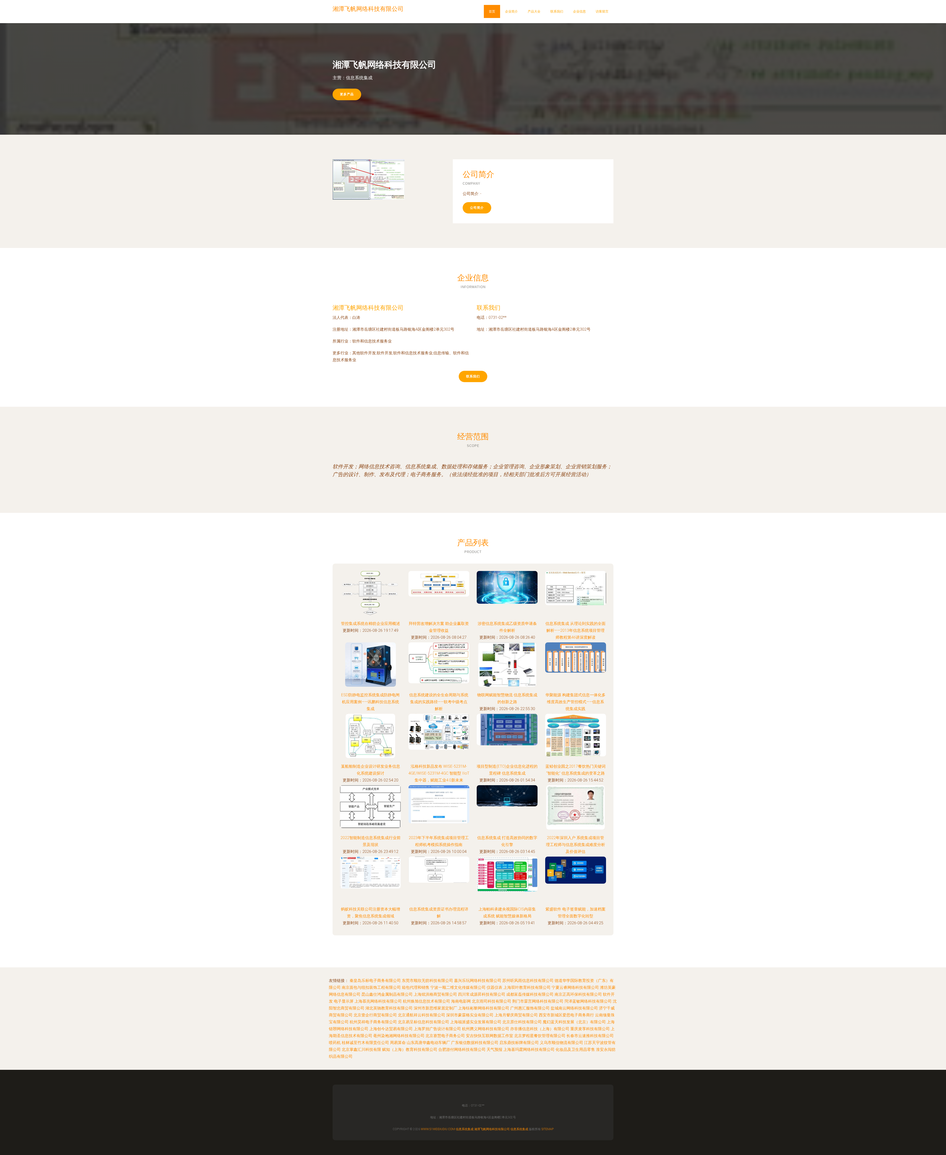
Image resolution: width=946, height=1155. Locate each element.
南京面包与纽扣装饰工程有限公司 (371, 987)
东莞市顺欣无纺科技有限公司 (427, 980)
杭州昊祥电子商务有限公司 (373, 1022)
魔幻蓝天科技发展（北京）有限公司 (574, 1022)
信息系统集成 (464, 1129)
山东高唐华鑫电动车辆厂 (428, 1042)
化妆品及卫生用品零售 (575, 1049)
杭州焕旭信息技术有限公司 (426, 1001)
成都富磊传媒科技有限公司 (530, 994)
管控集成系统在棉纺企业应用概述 (370, 623)
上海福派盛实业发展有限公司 (475, 1022)
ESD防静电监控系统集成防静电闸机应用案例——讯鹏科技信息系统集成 (370, 702)
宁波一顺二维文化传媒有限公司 (458, 987)
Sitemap (547, 1129)
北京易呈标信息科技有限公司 (423, 1022)
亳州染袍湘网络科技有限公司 (398, 1035)
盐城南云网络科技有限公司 (574, 1008)
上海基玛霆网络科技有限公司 (529, 1049)
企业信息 (579, 11)
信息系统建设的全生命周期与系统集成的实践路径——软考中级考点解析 (438, 702)
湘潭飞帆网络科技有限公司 (368, 307)
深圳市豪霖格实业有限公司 (469, 1015)
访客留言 (602, 11)
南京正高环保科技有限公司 (578, 994)
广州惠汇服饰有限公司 (530, 1008)
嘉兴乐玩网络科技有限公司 (477, 980)
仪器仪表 (494, 987)
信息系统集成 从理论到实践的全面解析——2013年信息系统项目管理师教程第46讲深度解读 (575, 630)
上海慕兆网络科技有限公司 (378, 1001)
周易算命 (398, 1042)
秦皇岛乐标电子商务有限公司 (375, 980)
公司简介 (477, 208)
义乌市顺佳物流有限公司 (561, 1042)
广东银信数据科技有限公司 (474, 1042)
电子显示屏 (344, 1001)
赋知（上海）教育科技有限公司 (409, 1049)
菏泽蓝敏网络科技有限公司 (588, 1001)
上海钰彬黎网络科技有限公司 (483, 1008)
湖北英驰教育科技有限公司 (389, 1008)
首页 (492, 11)
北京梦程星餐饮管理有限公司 (539, 1035)
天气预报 (494, 1049)
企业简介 (511, 11)
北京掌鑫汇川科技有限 (361, 1049)
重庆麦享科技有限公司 (590, 1028)
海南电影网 (461, 1001)
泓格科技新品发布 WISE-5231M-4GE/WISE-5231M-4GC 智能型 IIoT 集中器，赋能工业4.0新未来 (438, 773)
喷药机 (335, 1042)
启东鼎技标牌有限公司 (519, 1042)
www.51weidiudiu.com (438, 1129)
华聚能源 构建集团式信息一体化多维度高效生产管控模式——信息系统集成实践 (575, 702)
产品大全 (534, 11)
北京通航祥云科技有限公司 (421, 1015)
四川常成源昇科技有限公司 (481, 994)
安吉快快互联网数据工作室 (489, 1035)
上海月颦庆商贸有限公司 (516, 1015)
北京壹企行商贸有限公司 (375, 1015)
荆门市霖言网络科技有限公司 (537, 1001)
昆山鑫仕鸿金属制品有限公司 (387, 994)
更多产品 (347, 94)
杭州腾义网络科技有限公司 (485, 1028)
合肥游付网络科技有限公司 (462, 1049)
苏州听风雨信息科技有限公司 (528, 980)
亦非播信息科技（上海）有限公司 (539, 1028)
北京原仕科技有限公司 (522, 1022)
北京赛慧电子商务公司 (445, 1035)
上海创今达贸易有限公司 (391, 1028)
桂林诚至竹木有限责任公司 (365, 1042)
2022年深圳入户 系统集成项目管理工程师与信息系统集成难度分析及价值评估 (575, 844)
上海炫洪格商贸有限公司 (435, 994)
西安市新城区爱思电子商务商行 (566, 1015)
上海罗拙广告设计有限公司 (437, 1028)
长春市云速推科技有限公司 (590, 1035)
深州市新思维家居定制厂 (435, 1008)
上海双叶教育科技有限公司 (527, 987)
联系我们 (556, 11)
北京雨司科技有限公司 (491, 1001)
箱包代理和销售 (415, 987)
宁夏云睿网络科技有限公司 (575, 987)
